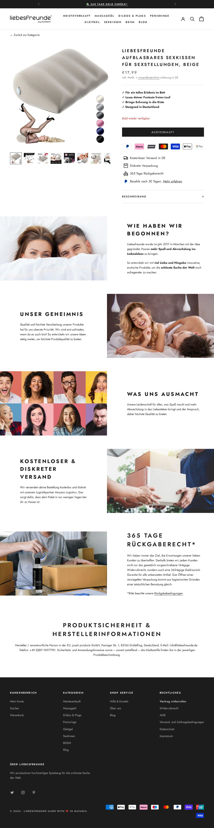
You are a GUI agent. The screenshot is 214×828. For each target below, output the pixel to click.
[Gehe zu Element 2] (29, 158)
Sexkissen (112, 22)
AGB (163, 715)
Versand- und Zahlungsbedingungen (182, 722)
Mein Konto (17, 701)
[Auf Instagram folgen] (23, 792)
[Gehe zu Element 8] (109, 158)
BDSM (130, 22)
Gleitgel (92, 22)
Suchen (14, 708)
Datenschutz (167, 729)
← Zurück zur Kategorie (24, 35)
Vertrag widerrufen (173, 701)
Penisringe (159, 16)
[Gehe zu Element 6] (83, 158)
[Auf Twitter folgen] (12, 792)
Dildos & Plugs (132, 16)
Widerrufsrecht (169, 708)
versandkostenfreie (148, 78)
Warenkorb (17, 715)
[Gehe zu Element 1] (16, 158)
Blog (143, 22)
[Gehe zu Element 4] (56, 158)
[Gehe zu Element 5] (69, 158)
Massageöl (104, 16)
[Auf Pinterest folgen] (34, 792)
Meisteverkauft (76, 16)
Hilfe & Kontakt (119, 701)
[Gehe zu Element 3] (42, 158)
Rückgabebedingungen (168, 593)
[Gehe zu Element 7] (96, 158)
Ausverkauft (163, 132)
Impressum (166, 736)
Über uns (115, 708)
